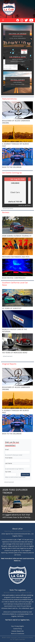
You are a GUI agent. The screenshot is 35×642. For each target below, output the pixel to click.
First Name (8, 458)
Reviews (5, 212)
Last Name (8, 463)
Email (7, 449)
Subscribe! (25, 474)
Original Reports (9, 364)
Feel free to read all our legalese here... (17, 620)
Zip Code (8, 471)
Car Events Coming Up (12, 173)
